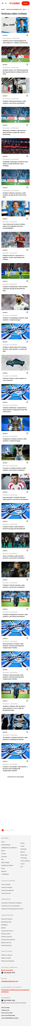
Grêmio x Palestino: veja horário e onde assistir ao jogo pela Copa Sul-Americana (15, 409)
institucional (5, 1007)
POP (22, 866)
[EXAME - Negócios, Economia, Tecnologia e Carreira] (15, 3)
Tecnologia (24, 858)
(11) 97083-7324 (9, 1000)
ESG (2, 859)
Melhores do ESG (6, 958)
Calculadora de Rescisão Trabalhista (11, 903)
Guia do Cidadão (5, 884)
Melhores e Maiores (6, 955)
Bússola (3, 928)
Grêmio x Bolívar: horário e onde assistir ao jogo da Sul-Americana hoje (14, 195)
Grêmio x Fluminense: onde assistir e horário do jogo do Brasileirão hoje (15, 288)
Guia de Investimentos (7, 890)
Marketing (23, 849)
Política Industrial (6, 945)
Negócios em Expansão (7, 961)
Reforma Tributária (6, 919)
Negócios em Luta (6, 942)
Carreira (3, 853)
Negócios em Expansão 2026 (14, 9)
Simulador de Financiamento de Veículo (12, 909)
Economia (4, 856)
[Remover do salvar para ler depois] (27, 35)
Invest (3, 868)
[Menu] (2, 3)
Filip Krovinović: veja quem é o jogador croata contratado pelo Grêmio (13, 257)
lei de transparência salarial (10, 1018)
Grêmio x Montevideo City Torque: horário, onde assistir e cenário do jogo (15, 349)
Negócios (3, 871)
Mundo (22, 843)
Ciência (23, 864)
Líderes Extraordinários (8, 939)
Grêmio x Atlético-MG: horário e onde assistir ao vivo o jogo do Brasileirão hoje (14, 708)
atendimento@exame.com (9, 981)
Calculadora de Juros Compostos (10, 906)
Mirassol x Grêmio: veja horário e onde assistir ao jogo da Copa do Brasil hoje (14, 132)
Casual (22, 846)
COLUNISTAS (5, 874)
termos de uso (5, 1010)
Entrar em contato (7, 970)
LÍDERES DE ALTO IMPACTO (9, 847)
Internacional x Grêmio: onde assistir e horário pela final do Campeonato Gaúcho (13, 645)
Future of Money (25, 861)
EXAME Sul (4, 925)
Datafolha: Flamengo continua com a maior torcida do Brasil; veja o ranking (15, 163)
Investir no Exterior (6, 936)
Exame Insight (5, 862)
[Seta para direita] (27, 9)
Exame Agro (24, 855)
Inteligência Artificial (7, 865)
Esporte (23, 852)
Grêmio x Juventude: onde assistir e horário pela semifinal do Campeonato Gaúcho (15, 768)
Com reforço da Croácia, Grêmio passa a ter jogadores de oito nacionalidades (14, 226)
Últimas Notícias (5, 845)
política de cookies (7, 1012)
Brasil (3, 850)
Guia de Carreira (6, 893)
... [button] (9, 830)
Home (3, 842)
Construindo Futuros (7, 931)
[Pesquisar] (6, 3)
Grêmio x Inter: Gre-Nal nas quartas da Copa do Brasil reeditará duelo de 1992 (15, 72)
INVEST (3, 9)
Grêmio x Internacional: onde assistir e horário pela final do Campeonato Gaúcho (13, 677)
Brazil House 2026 (6, 922)
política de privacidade (8, 1015)
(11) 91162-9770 (9, 972)
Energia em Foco (6, 933)
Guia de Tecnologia (6, 887)
